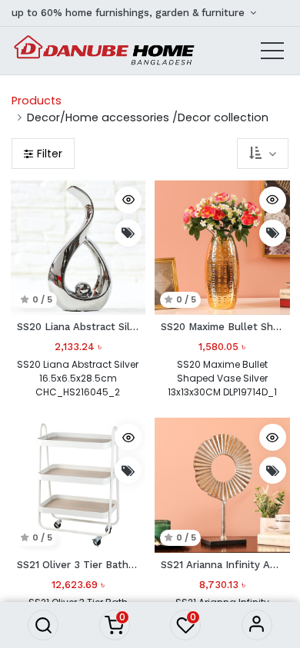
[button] (43, 625)
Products (37, 100)
